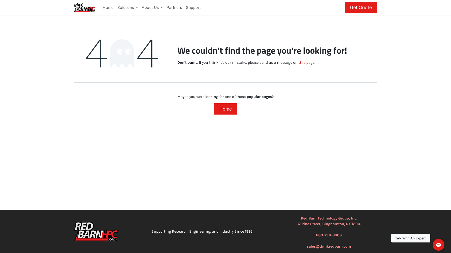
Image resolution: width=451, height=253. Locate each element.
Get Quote (361, 7)
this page (307, 62)
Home (225, 109)
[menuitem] (108, 7)
